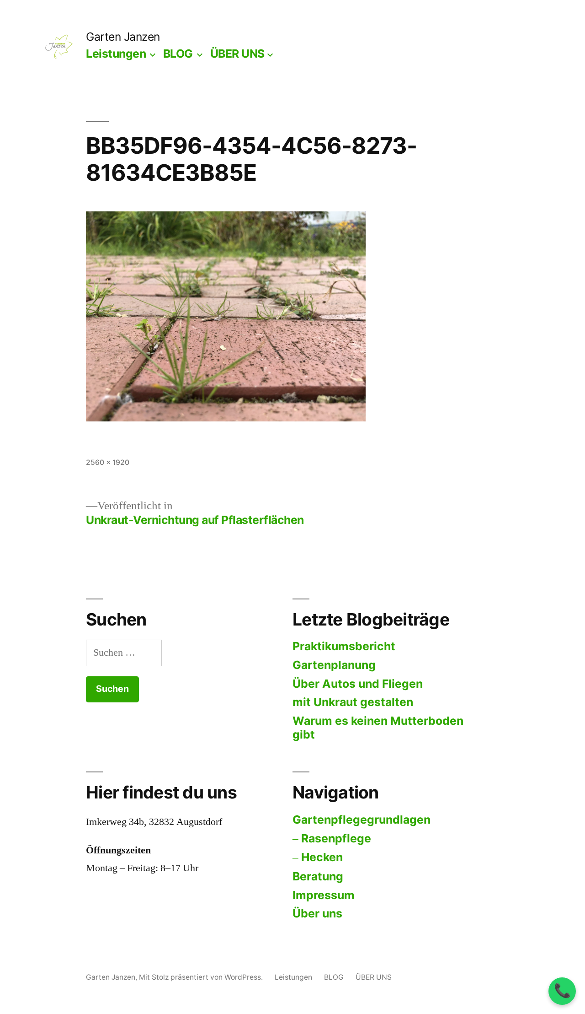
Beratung (317, 876)
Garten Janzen (123, 36)
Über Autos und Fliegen (357, 683)
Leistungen (116, 53)
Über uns (317, 913)
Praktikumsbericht (343, 646)
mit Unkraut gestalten (352, 702)
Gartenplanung (334, 665)
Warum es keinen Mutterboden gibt (377, 727)
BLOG (178, 53)
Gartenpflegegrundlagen (361, 819)
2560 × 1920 (107, 462)
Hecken (322, 857)
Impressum (323, 895)
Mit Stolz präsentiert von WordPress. (202, 977)
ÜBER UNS (237, 53)
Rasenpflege (336, 838)
